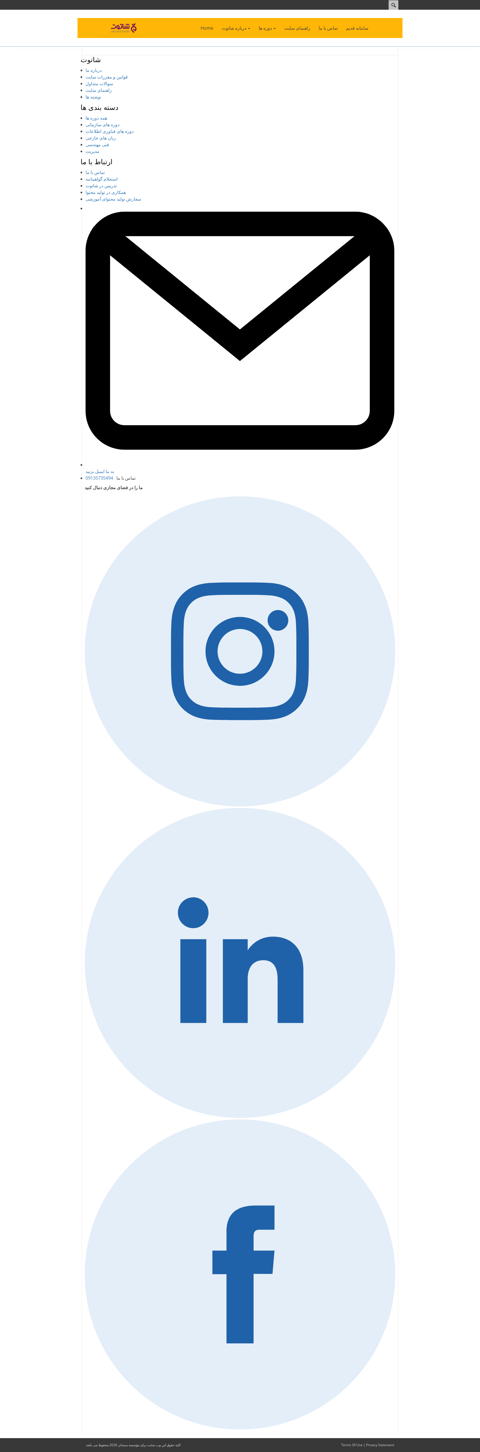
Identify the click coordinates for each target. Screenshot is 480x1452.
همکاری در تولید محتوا (106, 192)
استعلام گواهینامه (102, 179)
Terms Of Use (351, 1445)
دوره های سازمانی (102, 125)
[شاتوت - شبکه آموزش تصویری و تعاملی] (124, 27)
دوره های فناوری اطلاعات (110, 131)
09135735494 (99, 478)
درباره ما (94, 70)
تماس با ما (95, 172)
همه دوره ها (96, 118)
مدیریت (92, 151)
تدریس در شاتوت (101, 186)
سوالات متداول (99, 83)
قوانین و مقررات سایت (107, 77)
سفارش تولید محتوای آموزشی (113, 199)
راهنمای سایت (99, 90)
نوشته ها (93, 97)
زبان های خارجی (101, 138)
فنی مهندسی (97, 144)
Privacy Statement (380, 1445)
